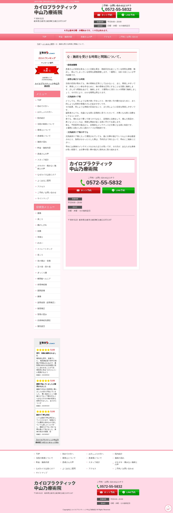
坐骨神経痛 (42, 285)
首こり (40, 255)
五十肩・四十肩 (44, 267)
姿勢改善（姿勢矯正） (46, 302)
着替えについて (44, 130)
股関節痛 (41, 291)
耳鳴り (40, 237)
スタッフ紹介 (43, 160)
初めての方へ (43, 106)
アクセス (107, 37)
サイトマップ (43, 198)
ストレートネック (44, 249)
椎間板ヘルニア (44, 279)
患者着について (44, 136)
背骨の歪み (42, 314)
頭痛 (39, 231)
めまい (40, 243)
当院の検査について (45, 124)
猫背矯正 (41, 308)
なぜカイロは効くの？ (46, 175)
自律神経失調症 (44, 320)
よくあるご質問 (48, 44)
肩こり (40, 219)
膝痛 (39, 296)
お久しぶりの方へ (44, 112)
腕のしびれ (42, 225)
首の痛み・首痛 (44, 261)
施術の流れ (42, 142)
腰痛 (39, 213)
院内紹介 (41, 118)
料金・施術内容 (65, 37)
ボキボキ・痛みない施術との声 (46, 167)
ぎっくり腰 (42, 273)
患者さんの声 (86, 37)
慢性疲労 (41, 326)
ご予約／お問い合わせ (128, 37)
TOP (44, 37)
